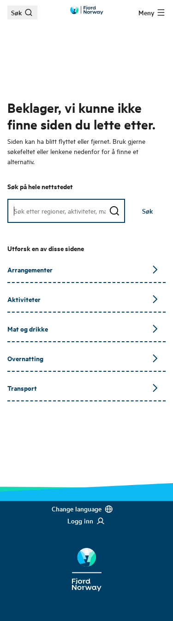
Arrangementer (30, 269)
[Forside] (86, 562)
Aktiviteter (24, 299)
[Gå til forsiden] (86, 10)
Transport (22, 388)
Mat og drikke (27, 328)
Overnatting (25, 358)
